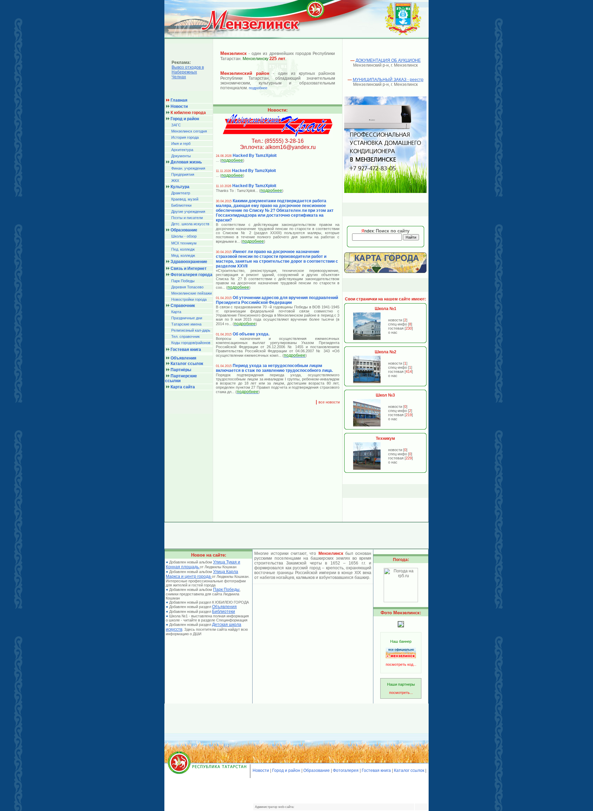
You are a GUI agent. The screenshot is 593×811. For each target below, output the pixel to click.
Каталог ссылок (409, 770)
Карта (176, 312)
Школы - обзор (184, 236)
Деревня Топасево (187, 287)
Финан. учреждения (188, 168)
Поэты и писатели (187, 218)
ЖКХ (175, 181)
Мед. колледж (183, 255)
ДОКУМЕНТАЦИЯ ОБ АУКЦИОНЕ (388, 60)
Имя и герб (180, 143)
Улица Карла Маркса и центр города (202, 574)
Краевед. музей (184, 199)
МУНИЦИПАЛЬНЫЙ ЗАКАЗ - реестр (388, 79)
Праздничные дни (186, 318)
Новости (261, 770)
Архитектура (182, 150)
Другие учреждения (188, 211)
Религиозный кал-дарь (190, 330)
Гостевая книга (376, 770)
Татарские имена (186, 324)
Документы (181, 156)
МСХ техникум (184, 243)
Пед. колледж (183, 249)
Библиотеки (181, 205)
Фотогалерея (346, 770)
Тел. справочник (185, 336)
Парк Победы (183, 281)
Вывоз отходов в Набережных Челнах (188, 72)
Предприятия (182, 174)
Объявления (224, 606)
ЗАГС (176, 125)
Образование (316, 770)
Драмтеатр (180, 193)
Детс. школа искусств (190, 224)
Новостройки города (189, 299)
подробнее (258, 88)
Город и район (286, 770)
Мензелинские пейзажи (191, 293)
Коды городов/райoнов (190, 343)
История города (185, 137)
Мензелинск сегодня (189, 131)
